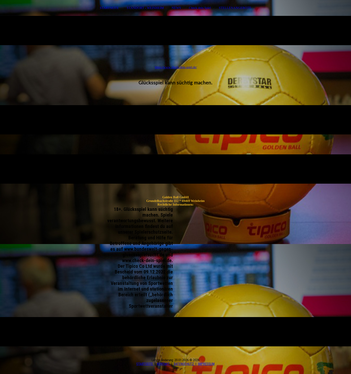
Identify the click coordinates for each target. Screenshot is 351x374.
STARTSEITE (109, 8)
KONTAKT (163, 364)
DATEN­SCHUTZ (184, 364)
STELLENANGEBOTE (235, 8)
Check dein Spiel (200, 8)
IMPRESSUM (206, 364)
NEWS (176, 8)
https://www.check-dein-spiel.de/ (176, 67)
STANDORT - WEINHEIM (145, 8)
